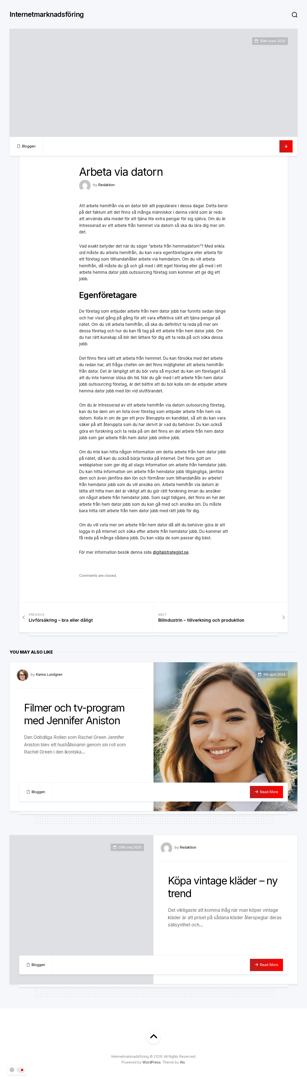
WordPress (151, 1062)
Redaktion (106, 184)
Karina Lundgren (49, 674)
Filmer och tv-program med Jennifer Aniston (74, 714)
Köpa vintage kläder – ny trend (222, 887)
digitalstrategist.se (171, 552)
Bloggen (28, 146)
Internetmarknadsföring (47, 14)
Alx (182, 1062)
